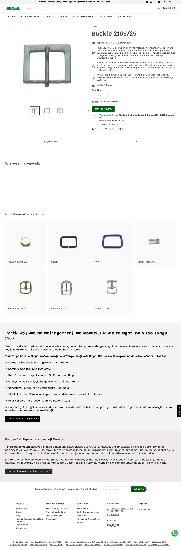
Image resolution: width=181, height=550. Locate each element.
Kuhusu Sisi (30, 17)
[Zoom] (47, 64)
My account (51, 519)
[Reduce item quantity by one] (95, 96)
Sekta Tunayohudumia (76, 17)
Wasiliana (125, 17)
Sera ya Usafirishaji (74, 545)
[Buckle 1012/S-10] (112, 291)
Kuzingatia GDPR (159, 542)
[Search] (85, 8)
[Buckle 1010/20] (69, 291)
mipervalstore (33, 214)
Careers (19, 512)
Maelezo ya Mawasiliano (88, 519)
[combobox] (56, 8)
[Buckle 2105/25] (18, 187)
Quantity (96, 90)
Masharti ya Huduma (56, 512)
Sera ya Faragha (54, 516)
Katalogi (105, 17)
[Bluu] (112, 244)
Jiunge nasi (21, 528)
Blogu (18, 516)
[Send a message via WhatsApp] (175, 533)
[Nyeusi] (69, 244)
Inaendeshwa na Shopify (158, 545)
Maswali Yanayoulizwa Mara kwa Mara (29, 520)
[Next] (87, 110)
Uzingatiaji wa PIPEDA (18, 545)
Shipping (96, 102)
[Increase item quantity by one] (105, 96)
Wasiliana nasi (23, 525)
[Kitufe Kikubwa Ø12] (25, 244)
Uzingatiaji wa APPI (142, 542)
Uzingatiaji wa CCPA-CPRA (120, 542)
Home (12, 17)
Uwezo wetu (82, 509)
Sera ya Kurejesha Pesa (57, 509)
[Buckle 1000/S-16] (25, 291)
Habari (80, 523)
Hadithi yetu (21, 509)
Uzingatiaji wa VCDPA (38, 545)
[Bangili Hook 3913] (155, 244)
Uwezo (49, 17)
